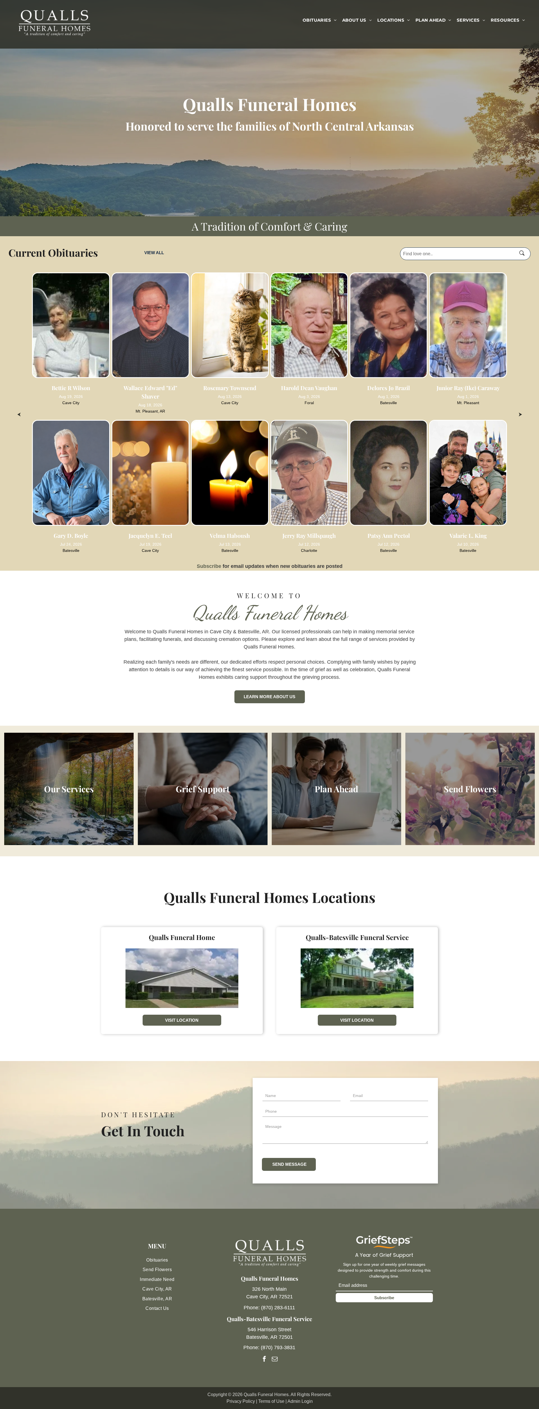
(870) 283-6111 (278, 1307)
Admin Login (300, 1401)
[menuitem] (319, 20)
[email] (274, 1359)
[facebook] (264, 1359)
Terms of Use (271, 1401)
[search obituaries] (523, 254)
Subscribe (209, 566)
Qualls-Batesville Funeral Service (269, 1318)
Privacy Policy (241, 1401)
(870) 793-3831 (278, 1347)
